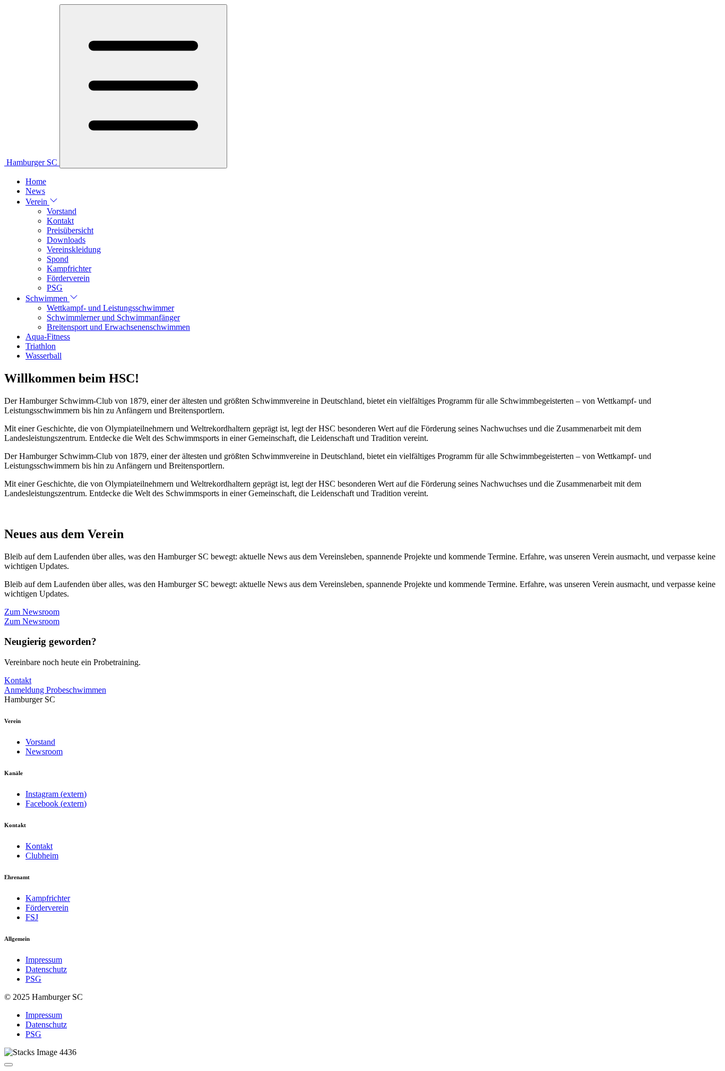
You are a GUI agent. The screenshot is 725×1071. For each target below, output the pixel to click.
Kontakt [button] (17, 680)
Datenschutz (46, 969)
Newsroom (44, 751)
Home (35, 181)
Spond (57, 259)
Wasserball (43, 355)
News (35, 191)
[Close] (8, 1064)
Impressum (43, 959)
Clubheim (41, 855)
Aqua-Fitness (47, 336)
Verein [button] (37, 201)
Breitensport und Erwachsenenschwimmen (118, 327)
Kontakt (60, 220)
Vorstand (61, 211)
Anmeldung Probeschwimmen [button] (55, 689)
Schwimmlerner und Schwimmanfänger (113, 317)
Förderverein (68, 278)
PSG (55, 287)
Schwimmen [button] (47, 298)
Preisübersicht (70, 230)
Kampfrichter (69, 268)
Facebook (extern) (56, 803)
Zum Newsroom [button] (31, 611)
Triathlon (40, 346)
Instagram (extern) (56, 793)
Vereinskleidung (74, 249)
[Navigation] (143, 86)
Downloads (66, 239)
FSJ (31, 917)
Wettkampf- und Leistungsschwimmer (110, 307)
